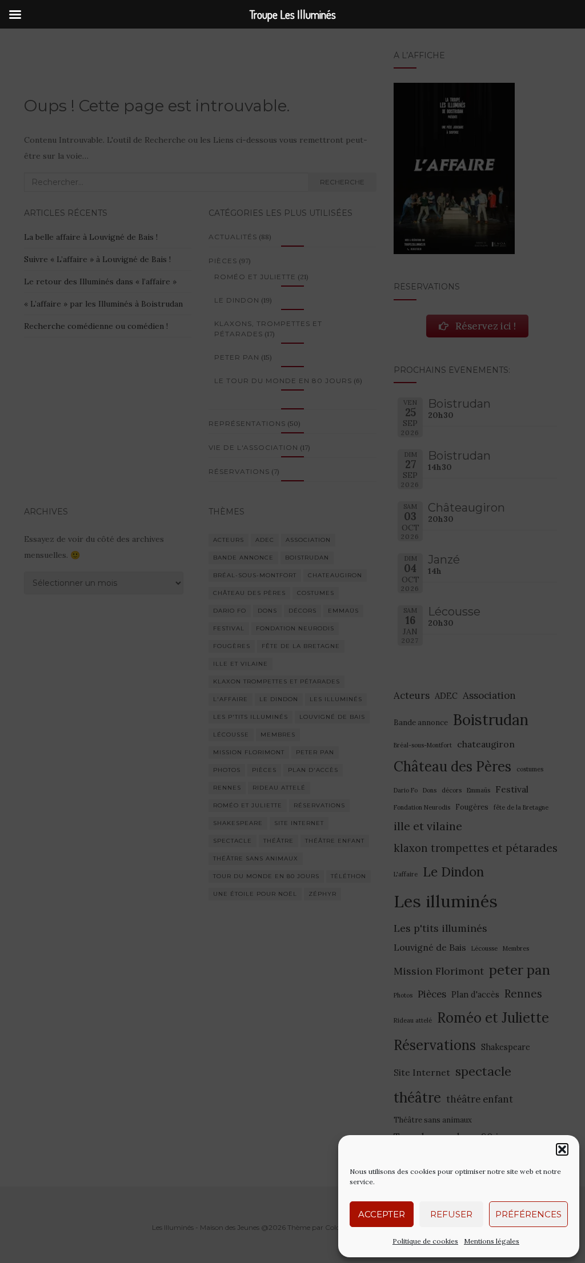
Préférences (528, 1214)
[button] (562, 1149)
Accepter (381, 1214)
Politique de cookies (425, 1241)
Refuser (451, 1214)
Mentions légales (491, 1241)
